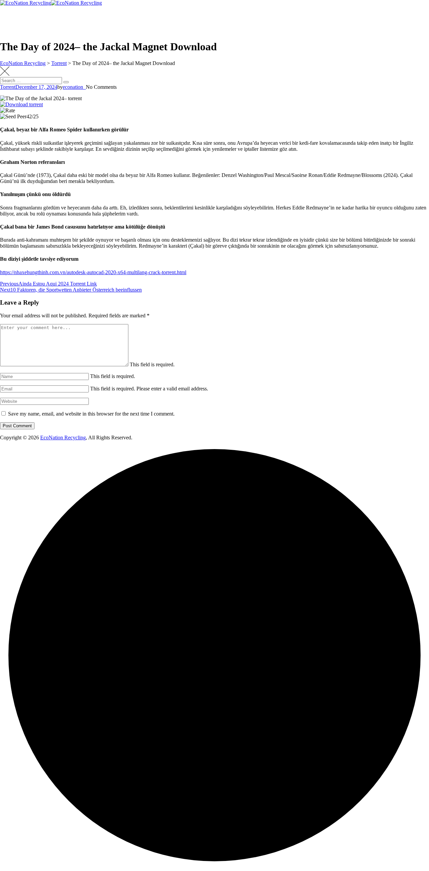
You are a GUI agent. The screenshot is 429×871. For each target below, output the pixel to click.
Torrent (7, 87)
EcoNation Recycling (63, 437)
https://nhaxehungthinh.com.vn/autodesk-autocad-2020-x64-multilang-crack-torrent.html (93, 272)
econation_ (74, 87)
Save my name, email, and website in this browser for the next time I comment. (91, 414)
